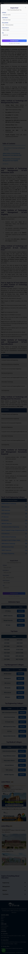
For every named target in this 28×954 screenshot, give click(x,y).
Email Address (5, 17)
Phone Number (5, 22)
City (3, 32)
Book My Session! (14, 40)
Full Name (4, 12)
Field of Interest (5, 27)
